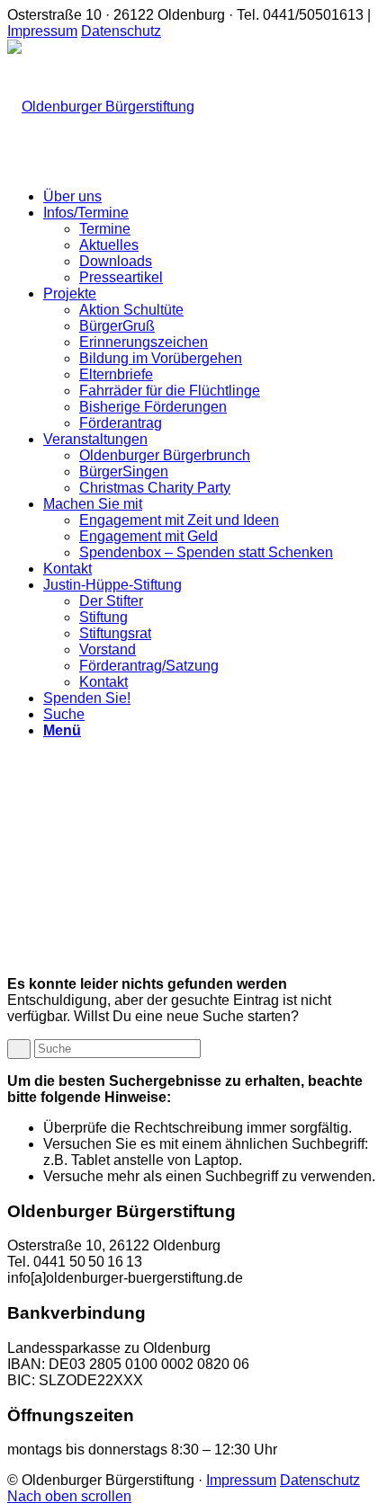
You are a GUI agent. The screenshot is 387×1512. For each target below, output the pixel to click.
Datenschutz (121, 31)
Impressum (42, 31)
